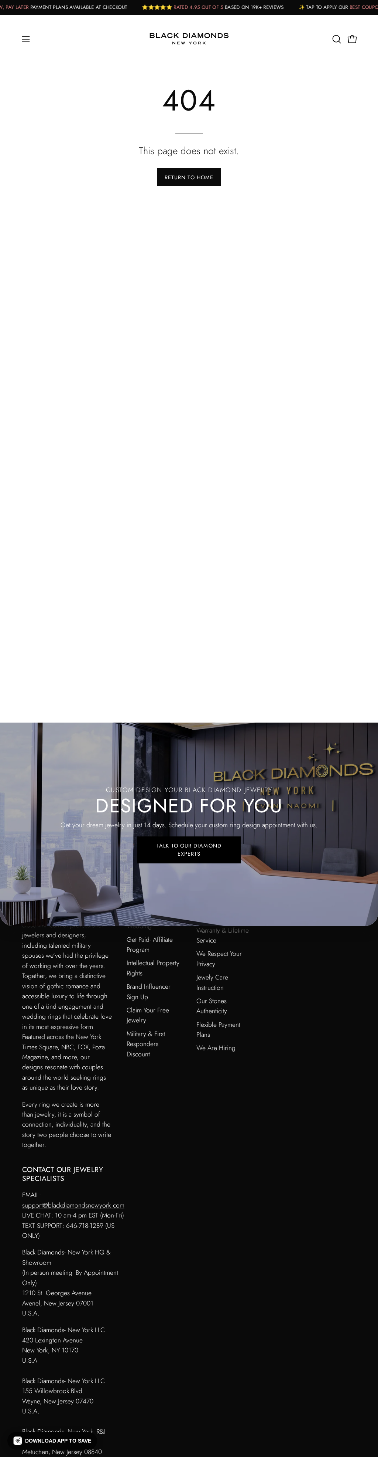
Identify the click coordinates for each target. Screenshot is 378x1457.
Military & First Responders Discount (146, 1044)
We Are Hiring (216, 1048)
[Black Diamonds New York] (189, 39)
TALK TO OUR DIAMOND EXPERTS (189, 849)
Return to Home (189, 177)
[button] (336, 39)
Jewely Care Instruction (212, 982)
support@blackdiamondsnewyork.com (73, 1205)
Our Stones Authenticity (211, 1006)
